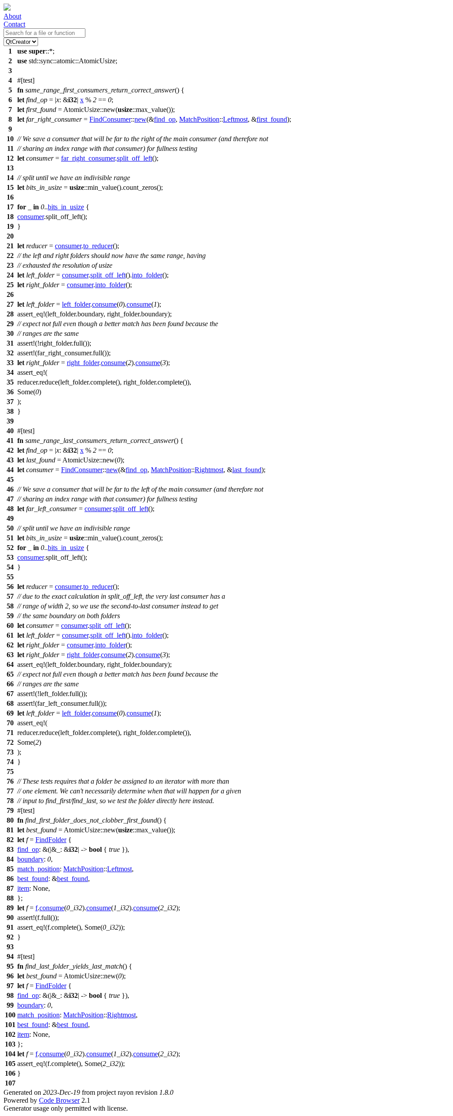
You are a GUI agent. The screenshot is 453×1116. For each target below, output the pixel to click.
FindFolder (50, 839)
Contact (14, 24)
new (140, 119)
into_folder (147, 275)
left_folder (76, 304)
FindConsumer (110, 119)
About (12, 16)
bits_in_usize (66, 207)
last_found (246, 469)
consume (104, 304)
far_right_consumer (88, 158)
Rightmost (209, 469)
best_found (32, 878)
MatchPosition (199, 119)
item (23, 888)
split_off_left (134, 158)
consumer (30, 216)
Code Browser (59, 1100)
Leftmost (235, 119)
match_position (38, 869)
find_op (165, 119)
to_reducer (98, 246)
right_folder (83, 362)
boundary (30, 859)
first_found (272, 119)
